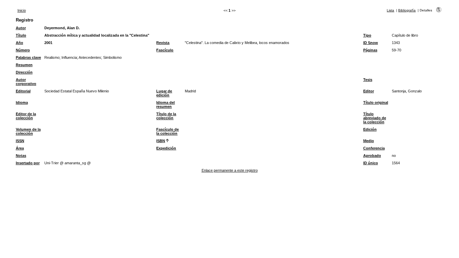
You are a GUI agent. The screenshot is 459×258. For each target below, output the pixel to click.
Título (21, 35)
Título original (375, 102)
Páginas (370, 50)
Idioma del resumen (165, 104)
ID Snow (370, 43)
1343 (396, 43)
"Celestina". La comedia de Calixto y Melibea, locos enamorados (237, 43)
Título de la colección (166, 116)
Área (20, 148)
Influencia (69, 57)
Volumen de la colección (28, 131)
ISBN (160, 141)
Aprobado (372, 156)
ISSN (20, 141)
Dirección (24, 72)
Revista (162, 43)
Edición (370, 129)
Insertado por (28, 163)
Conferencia (374, 148)
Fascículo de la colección (167, 131)
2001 (48, 43)
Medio (368, 141)
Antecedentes (90, 57)
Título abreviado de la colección (374, 118)
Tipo (367, 35)
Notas (21, 156)
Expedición (166, 148)
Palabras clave (28, 57)
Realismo (51, 57)
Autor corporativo (26, 82)
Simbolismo (112, 57)
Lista (390, 10)
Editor (368, 91)
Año (19, 43)
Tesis (367, 80)
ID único (370, 163)
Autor (21, 28)
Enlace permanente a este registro (230, 170)
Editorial (23, 91)
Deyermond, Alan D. (62, 28)
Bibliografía (407, 10)
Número (23, 50)
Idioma (22, 102)
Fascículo (164, 50)
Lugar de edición (164, 93)
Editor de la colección (26, 116)
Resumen (24, 65)
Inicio (21, 10)
